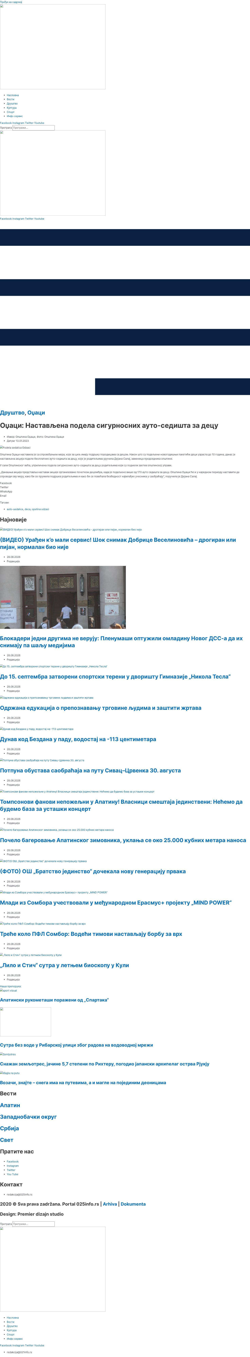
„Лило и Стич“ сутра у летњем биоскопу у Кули (64, 965)
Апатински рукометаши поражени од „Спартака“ (54, 1000)
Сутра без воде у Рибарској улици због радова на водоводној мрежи (76, 1045)
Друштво (12, 412)
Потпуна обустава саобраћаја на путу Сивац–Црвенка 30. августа (90, 770)
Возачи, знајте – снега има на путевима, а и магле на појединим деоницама (83, 1082)
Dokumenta (133, 1204)
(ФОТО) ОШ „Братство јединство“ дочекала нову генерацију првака (93, 871)
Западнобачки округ (28, 1116)
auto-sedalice (15, 509)
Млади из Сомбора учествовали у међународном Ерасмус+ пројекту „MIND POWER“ (116, 902)
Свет (6, 1140)
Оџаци (36, 412)
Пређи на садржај (11, 2)
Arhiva (110, 1204)
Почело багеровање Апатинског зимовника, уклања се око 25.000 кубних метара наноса (123, 840)
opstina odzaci (40, 509)
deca (27, 509)
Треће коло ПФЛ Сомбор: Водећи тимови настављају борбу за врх (91, 934)
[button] (125, 483)
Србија (9, 1128)
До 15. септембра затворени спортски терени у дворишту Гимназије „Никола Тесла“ (115, 676)
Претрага (6, 127)
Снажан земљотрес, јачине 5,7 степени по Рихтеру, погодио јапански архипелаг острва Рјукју (104, 1063)
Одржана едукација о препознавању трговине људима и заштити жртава (101, 708)
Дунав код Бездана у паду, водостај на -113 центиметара (78, 739)
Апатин (10, 1105)
